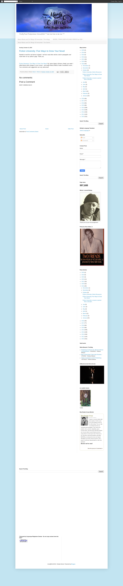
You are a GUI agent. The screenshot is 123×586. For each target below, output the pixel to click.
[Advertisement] (41, 462)
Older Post (71, 129)
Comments (85, 140)
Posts (83, 137)
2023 (82, 54)
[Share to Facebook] (66, 72)
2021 (82, 59)
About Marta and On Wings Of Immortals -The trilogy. (34, 39)
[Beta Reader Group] (85, 421)
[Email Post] (57, 71)
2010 (82, 116)
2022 (82, 57)
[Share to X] (64, 72)
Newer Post (23, 129)
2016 (82, 103)
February (85, 93)
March (84, 91)
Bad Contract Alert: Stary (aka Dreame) (91, 354)
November (86, 68)
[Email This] (61, 72)
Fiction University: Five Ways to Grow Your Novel (42, 51)
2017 (82, 100)
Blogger (73, 564)
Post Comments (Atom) (32, 131)
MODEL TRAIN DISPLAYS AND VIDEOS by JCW (67, 39)
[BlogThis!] (62, 72)
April (84, 89)
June (84, 84)
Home (47, 129)
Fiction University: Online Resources (92, 72)
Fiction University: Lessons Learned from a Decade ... (92, 78)
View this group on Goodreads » (95, 448)
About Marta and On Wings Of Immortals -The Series (34, 42)
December (86, 65)
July (84, 82)
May (84, 86)
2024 (82, 52)
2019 (82, 63)
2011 (82, 114)
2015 (82, 105)
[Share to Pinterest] (68, 72)
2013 (82, 109)
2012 (82, 112)
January (85, 95)
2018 (82, 98)
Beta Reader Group (87, 415)
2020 (82, 61)
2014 (82, 107)
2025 (82, 50)
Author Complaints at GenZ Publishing (91, 358)
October (85, 70)
